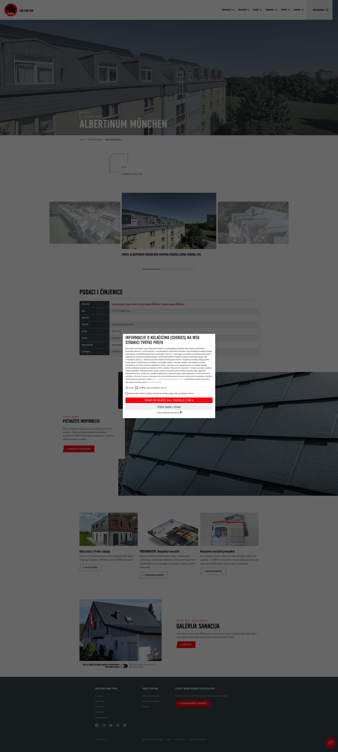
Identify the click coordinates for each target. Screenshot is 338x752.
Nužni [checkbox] (131, 388)
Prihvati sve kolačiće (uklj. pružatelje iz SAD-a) (169, 400)
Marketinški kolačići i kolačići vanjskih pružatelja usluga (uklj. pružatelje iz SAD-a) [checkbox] (161, 393)
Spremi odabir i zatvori (169, 407)
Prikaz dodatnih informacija (168, 413)
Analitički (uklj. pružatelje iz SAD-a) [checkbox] (152, 388)
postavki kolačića (154, 382)
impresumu (178, 379)
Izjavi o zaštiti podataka (161, 379)
